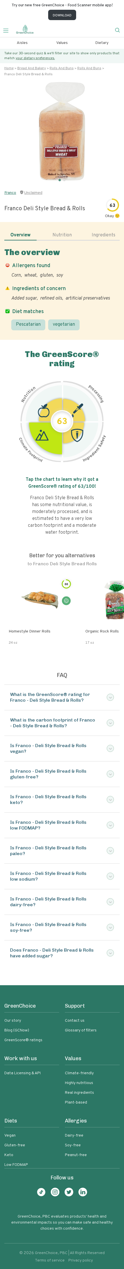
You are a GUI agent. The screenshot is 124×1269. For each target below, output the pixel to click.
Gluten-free (14, 1145)
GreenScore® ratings (23, 1040)
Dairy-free (74, 1135)
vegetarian (64, 324)
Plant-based (76, 1102)
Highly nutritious (79, 1083)
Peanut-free (76, 1155)
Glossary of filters (81, 1030)
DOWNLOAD (62, 15)
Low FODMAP (16, 1164)
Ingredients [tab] (103, 235)
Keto (8, 1155)
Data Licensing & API (22, 1073)
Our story (12, 1020)
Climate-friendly (79, 1073)
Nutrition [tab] (62, 235)
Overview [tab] (20, 235)
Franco (10, 192)
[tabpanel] (62, 289)
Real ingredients (79, 1092)
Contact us (74, 1020)
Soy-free (73, 1145)
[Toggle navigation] (8, 29)
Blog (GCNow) (16, 1030)
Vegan (10, 1135)
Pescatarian (28, 324)
